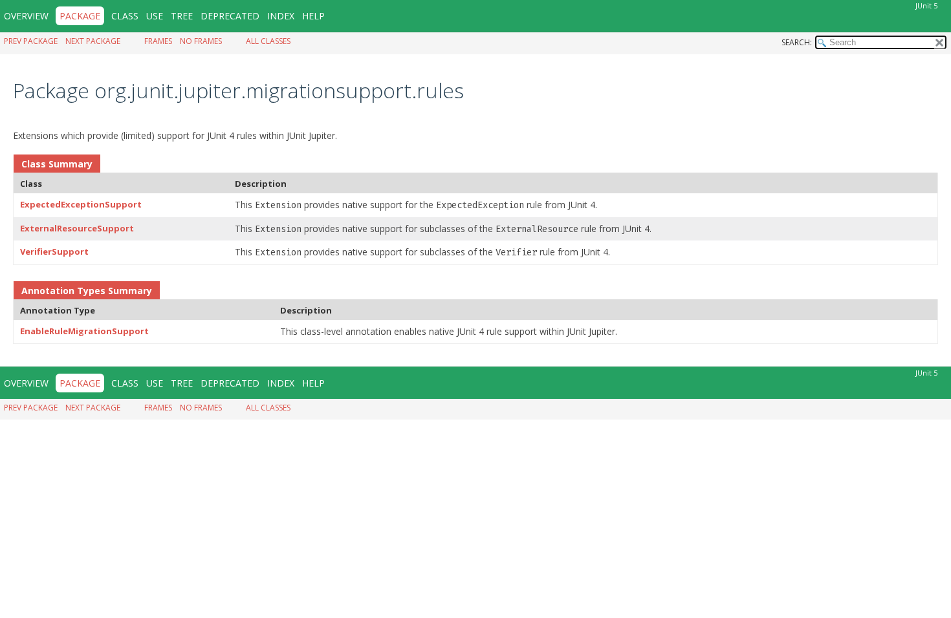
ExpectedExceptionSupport (81, 204)
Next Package (92, 41)
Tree (182, 16)
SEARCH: (797, 42)
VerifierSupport (54, 251)
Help (313, 16)
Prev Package (31, 41)
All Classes (268, 41)
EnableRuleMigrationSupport (84, 331)
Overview (26, 16)
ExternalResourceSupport (77, 228)
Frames (158, 41)
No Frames (201, 41)
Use (154, 16)
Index (280, 16)
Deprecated (230, 16)
